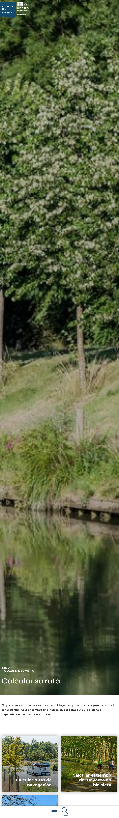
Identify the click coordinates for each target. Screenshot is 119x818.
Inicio (6, 667)
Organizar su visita (19, 670)
